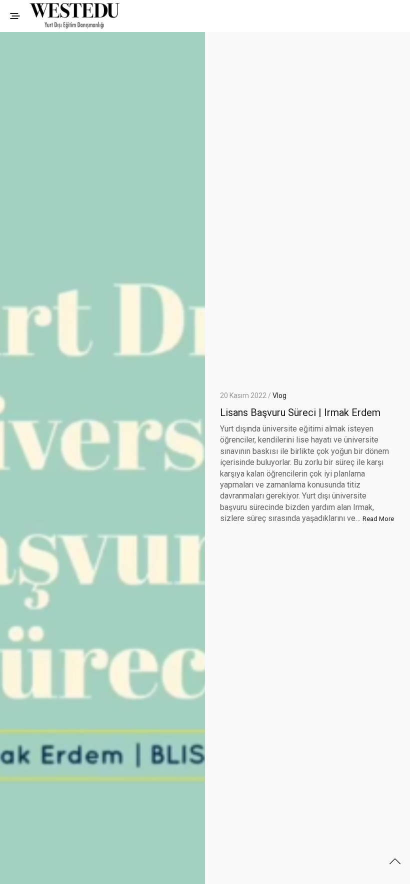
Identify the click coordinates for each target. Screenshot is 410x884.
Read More (378, 518)
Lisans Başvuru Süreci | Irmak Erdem (300, 412)
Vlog (279, 396)
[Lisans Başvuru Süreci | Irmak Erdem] (102, 458)
